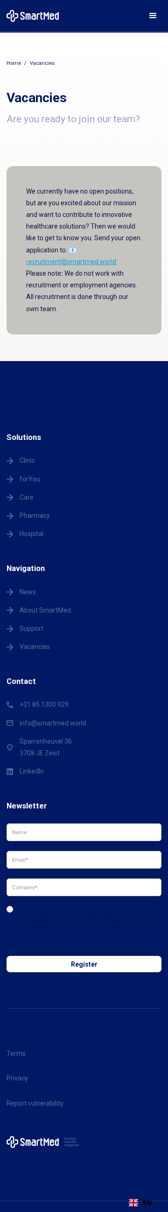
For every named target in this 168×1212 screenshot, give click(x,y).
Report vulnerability (35, 1103)
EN (147, 1202)
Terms (16, 1053)
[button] (153, 15)
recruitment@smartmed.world (71, 261)
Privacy (17, 1078)
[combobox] (140, 1202)
